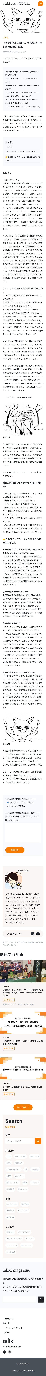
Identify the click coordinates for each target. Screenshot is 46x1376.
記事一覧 (6, 1323)
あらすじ (10, 147)
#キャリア (35, 1182)
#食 (26, 1169)
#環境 (20, 1004)
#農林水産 (35, 1169)
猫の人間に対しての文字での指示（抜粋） (22, 152)
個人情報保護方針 (23, 1363)
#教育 (9, 1156)
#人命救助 (10, 1189)
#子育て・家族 (20, 1156)
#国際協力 (18, 1163)
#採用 (26, 1004)
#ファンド (29, 1239)
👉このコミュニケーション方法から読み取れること (22, 159)
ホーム (5, 942)
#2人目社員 (11, 1252)
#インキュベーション (14, 1239)
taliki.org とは (8, 1318)
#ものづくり (22, 1189)
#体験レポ (10, 1232)
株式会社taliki (15, 1346)
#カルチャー (19, 1176)
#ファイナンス (12, 1245)
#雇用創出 (25, 1204)
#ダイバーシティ (13, 1182)
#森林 (32, 1004)
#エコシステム (23, 1211)
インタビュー (9, 1000)
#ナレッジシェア (20, 52)
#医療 (9, 1163)
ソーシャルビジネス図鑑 (12, 1327)
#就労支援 (10, 1217)
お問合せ (6, 1332)
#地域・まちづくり (9, 1004)
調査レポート (9, 1048)
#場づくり (10, 1211)
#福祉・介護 (34, 1156)
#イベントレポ (26, 1245)
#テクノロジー (12, 1204)
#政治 (25, 1182)
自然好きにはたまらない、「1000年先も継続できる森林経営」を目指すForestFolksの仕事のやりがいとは (23, 992)
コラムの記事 (13, 942)
